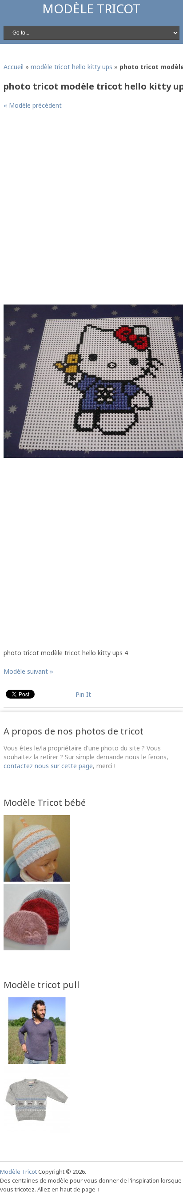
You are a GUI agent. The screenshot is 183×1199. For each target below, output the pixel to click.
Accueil (14, 66)
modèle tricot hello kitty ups (71, 66)
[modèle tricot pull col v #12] (37, 1130)
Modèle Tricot (91, 8)
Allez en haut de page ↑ (68, 1189)
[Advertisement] (91, 210)
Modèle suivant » (28, 671)
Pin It (83, 694)
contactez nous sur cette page (48, 766)
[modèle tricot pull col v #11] (37, 1061)
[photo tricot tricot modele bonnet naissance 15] (37, 948)
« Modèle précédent (33, 105)
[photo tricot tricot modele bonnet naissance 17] (37, 879)
